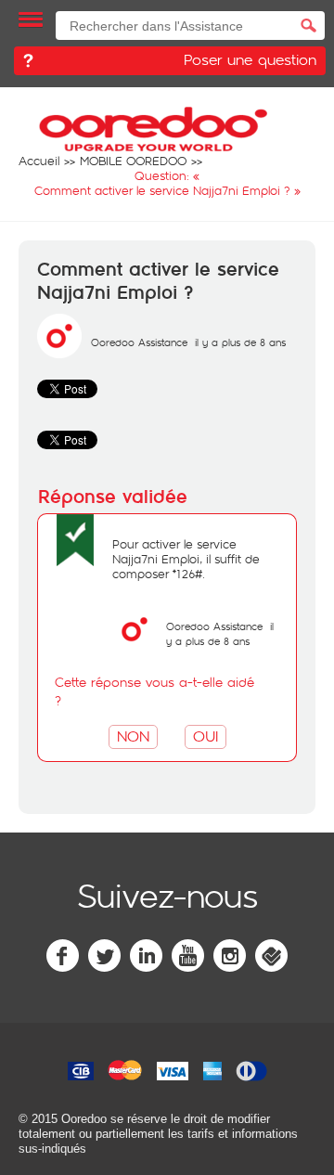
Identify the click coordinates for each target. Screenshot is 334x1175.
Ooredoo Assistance (139, 342)
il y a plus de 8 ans (220, 633)
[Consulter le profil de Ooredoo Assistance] (59, 353)
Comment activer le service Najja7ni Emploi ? (158, 281)
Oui (205, 735)
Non (133, 735)
